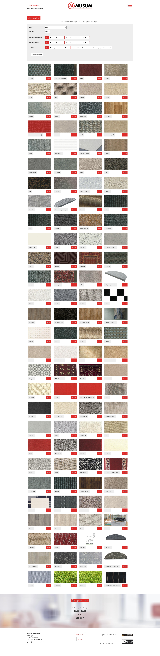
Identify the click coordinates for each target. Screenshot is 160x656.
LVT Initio (31, 322)
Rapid (56, 435)
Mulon (31, 360)
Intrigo (57, 247)
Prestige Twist (59, 416)
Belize (107, 97)
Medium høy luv (76, 48)
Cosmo (57, 135)
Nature (82, 360)
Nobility (82, 379)
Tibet (81, 529)
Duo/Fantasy (58, 153)
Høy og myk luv (86, 48)
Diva (30, 153)
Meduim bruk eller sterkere (73, 38)
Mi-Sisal (82, 341)
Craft (81, 135)
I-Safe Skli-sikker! (110, 247)
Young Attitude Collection (113, 585)
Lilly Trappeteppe (110, 285)
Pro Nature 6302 (110, 416)
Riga (107, 435)
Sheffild (57, 491)
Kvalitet (31, 31)
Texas (31, 529)
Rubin (56, 472)
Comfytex (108, 116)
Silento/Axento (84, 491)
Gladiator (57, 228)
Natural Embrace (59, 360)
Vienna (31, 585)
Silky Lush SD (109, 491)
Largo (31, 285)
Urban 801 (57, 566)
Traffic (56, 547)
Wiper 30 (82, 585)
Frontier (31, 210)
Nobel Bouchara (59, 379)
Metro (31, 341)
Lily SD (31, 304)
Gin (107, 210)
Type (30, 27)
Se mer (48, 78)
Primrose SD (83, 416)
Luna (107, 304)
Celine (56, 116)
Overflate (32, 47)
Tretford (82, 547)
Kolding (108, 266)
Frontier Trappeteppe (61, 210)
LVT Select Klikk (84, 322)
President (32, 416)
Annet (109, 48)
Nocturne (108, 379)
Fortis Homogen (84, 191)
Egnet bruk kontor (35, 42)
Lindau (56, 304)
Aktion (31, 78)
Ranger (31, 435)
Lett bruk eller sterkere (56, 38)
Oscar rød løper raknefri (87, 397)
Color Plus (83, 116)
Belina (82, 97)
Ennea (107, 153)
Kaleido (57, 266)
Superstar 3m (84, 510)
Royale (31, 472)
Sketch (31, 510)
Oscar (56, 397)
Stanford (57, 510)
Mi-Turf (107, 341)
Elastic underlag (84, 153)
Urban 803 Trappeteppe (112, 566)
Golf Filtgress (84, 228)
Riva (30, 454)
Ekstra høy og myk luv (99, 48)
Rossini (82, 454)
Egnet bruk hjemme (35, 37)
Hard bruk (85, 38)
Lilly (81, 285)
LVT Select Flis (59, 322)
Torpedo (31, 547)
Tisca (107, 529)
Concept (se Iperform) (35, 135)
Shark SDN (32, 491)
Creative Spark (110, 135)
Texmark (57, 529)
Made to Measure (110, 322)
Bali (56, 97)
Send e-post (80, 634)
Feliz (81, 172)
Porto (107, 397)
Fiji (106, 172)
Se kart (80, 639)
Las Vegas (57, 285)
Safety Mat (83, 472)
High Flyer (108, 228)
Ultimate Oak (33, 566)
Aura (30, 97)
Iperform (82, 247)
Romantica (58, 454)
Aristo (107, 78)
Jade (30, 266)
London (82, 304)
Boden (31, 116)
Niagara (31, 379)
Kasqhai (82, 266)
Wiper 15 (57, 585)
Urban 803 (83, 566)
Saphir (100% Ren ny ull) (112, 472)
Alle (47, 38)
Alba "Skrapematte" (60, 78)
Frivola (107, 191)
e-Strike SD (32, 172)
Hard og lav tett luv (55, 48)
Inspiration (32, 247)
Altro (81, 78)
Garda (82, 210)
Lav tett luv (66, 48)
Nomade (31, 397)
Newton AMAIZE (110, 360)
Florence (57, 191)
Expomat (57, 172)
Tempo (108, 510)
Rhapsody (83, 435)
